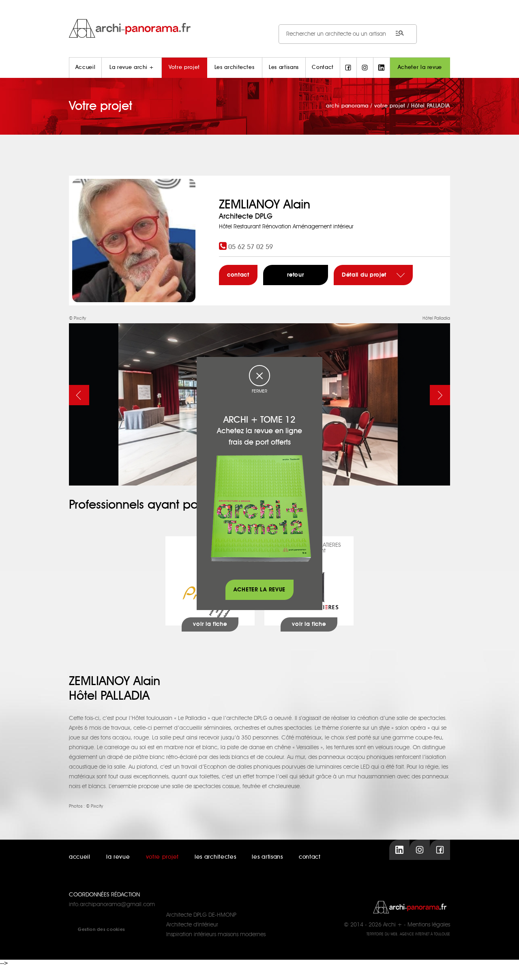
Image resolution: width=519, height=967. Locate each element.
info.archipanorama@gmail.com (112, 904)
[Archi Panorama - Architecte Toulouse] (259, 28)
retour (295, 275)
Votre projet (184, 67)
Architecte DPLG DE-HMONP (201, 915)
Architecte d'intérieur (192, 925)
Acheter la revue (420, 67)
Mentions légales (428, 925)
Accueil (85, 67)
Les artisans (284, 67)
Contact (323, 67)
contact (238, 275)
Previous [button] (79, 395)
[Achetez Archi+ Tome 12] (261, 508)
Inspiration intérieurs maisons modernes (216, 934)
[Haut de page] (505, 953)
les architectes (215, 857)
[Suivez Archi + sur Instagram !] (365, 68)
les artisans (267, 857)
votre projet (162, 857)
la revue (118, 857)
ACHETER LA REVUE (259, 590)
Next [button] (440, 395)
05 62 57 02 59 (250, 247)
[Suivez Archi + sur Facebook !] (348, 68)
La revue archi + (131, 67)
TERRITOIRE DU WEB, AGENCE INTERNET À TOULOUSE (408, 934)
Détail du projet (365, 275)
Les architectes (234, 67)
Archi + (392, 925)
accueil (79, 857)
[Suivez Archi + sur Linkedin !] (381, 68)
